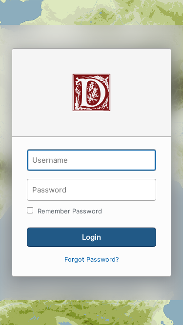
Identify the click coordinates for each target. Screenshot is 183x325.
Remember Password (69, 211)
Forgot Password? (91, 259)
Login (91, 237)
